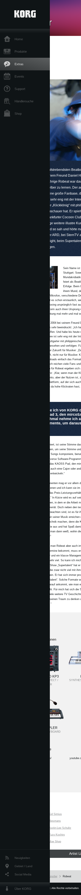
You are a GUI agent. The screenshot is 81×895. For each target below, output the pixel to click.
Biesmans (55, 820)
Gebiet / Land (23, 866)
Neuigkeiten (22, 858)
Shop (18, 113)
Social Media (23, 874)
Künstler (52, 876)
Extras (19, 64)
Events (19, 76)
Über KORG (23, 888)
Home (19, 39)
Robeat (67, 876)
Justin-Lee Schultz (60, 827)
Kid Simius (55, 814)
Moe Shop (55, 841)
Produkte (21, 51)
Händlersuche (24, 101)
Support (20, 89)
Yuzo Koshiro (57, 834)
